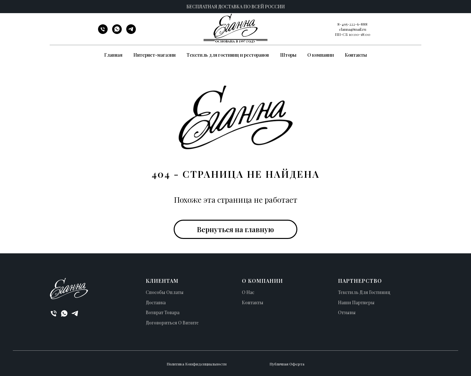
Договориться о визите (172, 323)
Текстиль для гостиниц (364, 292)
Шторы (288, 55)
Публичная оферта (286, 363)
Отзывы (347, 312)
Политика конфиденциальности (197, 363)
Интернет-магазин (154, 55)
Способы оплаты (165, 292)
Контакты (356, 55)
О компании (320, 55)
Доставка (156, 302)
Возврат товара (162, 312)
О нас (248, 292)
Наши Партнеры (356, 302)
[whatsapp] (117, 32)
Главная (113, 55)
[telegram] (131, 32)
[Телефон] (103, 32)
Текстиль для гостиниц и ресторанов (227, 55)
